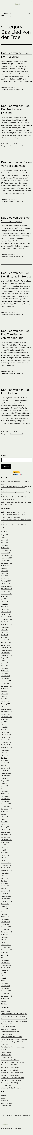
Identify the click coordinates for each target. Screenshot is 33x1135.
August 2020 (5, 719)
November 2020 (6, 711)
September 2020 (6, 717)
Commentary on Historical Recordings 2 (14, 1016)
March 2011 (5, 980)
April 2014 (4, 914)
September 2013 (6, 932)
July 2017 (4, 814)
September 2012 (6, 950)
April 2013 (4, 937)
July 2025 (4, 568)
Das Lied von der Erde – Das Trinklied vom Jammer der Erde (16, 334)
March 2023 (5, 640)
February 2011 (5, 983)
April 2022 (4, 668)
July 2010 (4, 1001)
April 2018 (4, 791)
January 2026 (5, 553)
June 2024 (4, 601)
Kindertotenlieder (7, 1034)
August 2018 (5, 781)
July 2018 (4, 783)
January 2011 (5, 986)
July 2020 (4, 722)
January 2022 (5, 676)
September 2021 (6, 686)
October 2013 (5, 929)
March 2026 (5, 548)
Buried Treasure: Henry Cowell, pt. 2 (13, 481)
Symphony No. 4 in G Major (10, 1070)
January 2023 (5, 645)
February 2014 (6, 919)
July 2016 (4, 845)
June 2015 (4, 878)
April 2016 (4, 852)
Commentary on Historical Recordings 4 (14, 1021)
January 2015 (5, 891)
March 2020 (5, 732)
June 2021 (4, 693)
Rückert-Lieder (6, 1052)
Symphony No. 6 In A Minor (10, 1075)
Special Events (6, 1054)
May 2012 (4, 957)
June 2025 (4, 571)
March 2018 (5, 793)
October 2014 (5, 898)
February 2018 (5, 796)
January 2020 (5, 737)
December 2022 (6, 647)
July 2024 (4, 599)
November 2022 (6, 650)
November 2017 (6, 804)
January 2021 (5, 706)
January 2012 (5, 962)
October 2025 (5, 560)
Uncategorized (6, 1085)
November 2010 (6, 991)
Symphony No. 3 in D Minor (10, 1067)
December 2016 (6, 832)
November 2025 (6, 558)
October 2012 (5, 947)
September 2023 (6, 624)
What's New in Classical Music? (11, 1088)
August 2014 (5, 904)
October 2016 (5, 837)
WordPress (18, 1128)
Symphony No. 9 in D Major (10, 1083)
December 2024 (6, 586)
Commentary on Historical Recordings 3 (14, 1019)
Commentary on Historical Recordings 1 (14, 1014)
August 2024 (5, 596)
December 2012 (6, 945)
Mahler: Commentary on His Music (12, 1042)
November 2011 (6, 965)
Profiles (3, 1049)
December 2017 (6, 801)
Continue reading (25, 81)
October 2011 (5, 968)
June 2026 (4, 540)
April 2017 (4, 822)
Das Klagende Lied (7, 1024)
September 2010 (6, 996)
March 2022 (5, 670)
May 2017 (4, 819)
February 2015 (5, 888)
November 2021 (6, 681)
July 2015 (4, 875)
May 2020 (4, 727)
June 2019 (4, 755)
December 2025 (6, 555)
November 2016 (6, 834)
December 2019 (6, 740)
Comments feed (6, 1103)
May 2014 (4, 911)
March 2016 (5, 855)
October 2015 (5, 868)
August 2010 (5, 998)
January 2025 (5, 583)
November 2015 (6, 865)
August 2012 (5, 952)
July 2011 (4, 973)
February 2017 (5, 827)
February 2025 (6, 581)
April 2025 (4, 576)
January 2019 (5, 768)
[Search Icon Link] (4, 1116)
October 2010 (5, 993)
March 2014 (5, 916)
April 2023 (4, 637)
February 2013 (5, 939)
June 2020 (4, 724)
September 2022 (6, 655)
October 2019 (5, 745)
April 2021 (4, 699)
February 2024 (6, 611)
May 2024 (4, 604)
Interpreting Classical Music (10, 1031)
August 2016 (5, 842)
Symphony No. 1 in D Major (10, 1060)
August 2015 (5, 873)
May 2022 (4, 665)
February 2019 (5, 765)
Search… (4, 455)
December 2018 (6, 770)
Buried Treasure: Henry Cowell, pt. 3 (13, 487)
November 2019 (6, 742)
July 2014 (4, 906)
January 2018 (5, 799)
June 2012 (4, 955)
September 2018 (6, 778)
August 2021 (5, 688)
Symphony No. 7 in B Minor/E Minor (12, 1078)
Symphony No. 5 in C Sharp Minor (12, 1072)
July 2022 (4, 660)
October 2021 (5, 683)
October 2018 (5, 775)
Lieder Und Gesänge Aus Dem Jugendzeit (14, 1039)
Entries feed (5, 1100)
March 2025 (5, 578)
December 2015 (6, 863)
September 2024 (6, 594)
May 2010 (4, 1003)
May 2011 (4, 978)
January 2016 (5, 860)
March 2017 (5, 824)
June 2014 (4, 909)
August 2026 (5, 535)
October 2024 (5, 591)
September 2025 (6, 563)
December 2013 (6, 924)
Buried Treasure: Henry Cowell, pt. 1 (12, 492)
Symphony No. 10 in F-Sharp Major (12, 1062)
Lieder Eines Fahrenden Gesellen (11, 1037)
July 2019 (4, 752)
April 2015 (4, 883)
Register (4, 1095)
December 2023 (6, 617)
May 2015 (4, 881)
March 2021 (5, 701)
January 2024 (5, 614)
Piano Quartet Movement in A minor (13, 1047)
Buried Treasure (6, 1011)
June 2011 (4, 975)
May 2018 (4, 788)
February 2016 (5, 857)
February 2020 (6, 734)
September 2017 (6, 809)
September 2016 (6, 840)
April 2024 (4, 606)
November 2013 (6, 927)
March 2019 (5, 763)
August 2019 (5, 750)
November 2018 (6, 773)
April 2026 (4, 545)
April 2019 (4, 760)
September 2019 (6, 747)
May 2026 (4, 542)
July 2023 (4, 629)
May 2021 (4, 696)
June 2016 (4, 847)
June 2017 (4, 816)
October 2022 (5, 652)
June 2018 (4, 786)
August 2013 (5, 934)
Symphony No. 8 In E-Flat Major (11, 1080)
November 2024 (6, 588)
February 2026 (6, 550)
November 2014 (6, 896)
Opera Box (4, 1044)
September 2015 (6, 870)
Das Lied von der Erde (16, 89)
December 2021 (6, 678)
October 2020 (5, 714)
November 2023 (6, 619)
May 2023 (4, 635)
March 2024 (5, 609)
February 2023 (6, 642)
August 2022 (5, 658)
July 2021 (4, 691)
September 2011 (6, 970)
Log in (3, 1098)
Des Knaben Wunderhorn (9, 1029)
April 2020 (4, 729)
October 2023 (5, 622)
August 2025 (5, 565)
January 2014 (5, 921)
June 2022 (4, 663)
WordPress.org (6, 1105)
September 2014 (6, 901)
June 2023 (4, 632)
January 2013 (5, 942)
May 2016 (4, 850)
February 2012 (5, 960)
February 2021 (5, 704)
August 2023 (5, 627)
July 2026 (4, 537)
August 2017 (5, 811)
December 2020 (6, 709)
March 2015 (5, 886)
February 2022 (6, 673)
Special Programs (6, 1057)
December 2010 (6, 988)
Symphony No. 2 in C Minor (10, 1065)
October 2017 (5, 806)
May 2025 (4, 573)
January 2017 (5, 829)
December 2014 (6, 893)
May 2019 (4, 758)
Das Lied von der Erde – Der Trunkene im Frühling (16, 109)
